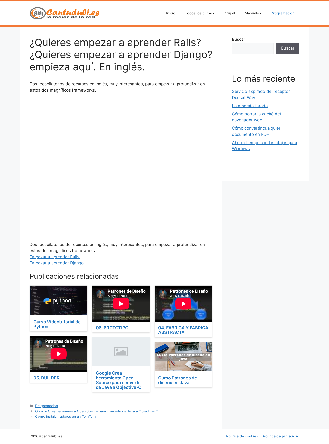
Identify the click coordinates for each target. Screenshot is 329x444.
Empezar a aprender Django (57, 262)
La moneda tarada (250, 105)
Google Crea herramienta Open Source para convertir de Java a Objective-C (118, 380)
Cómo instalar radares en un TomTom (65, 416)
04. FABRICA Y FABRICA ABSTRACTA (183, 330)
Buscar (238, 39)
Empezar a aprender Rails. (55, 256)
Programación (283, 13)
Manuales (253, 13)
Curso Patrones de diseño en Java (177, 380)
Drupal (229, 13)
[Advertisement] (121, 133)
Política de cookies (242, 436)
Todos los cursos (199, 13)
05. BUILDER (46, 377)
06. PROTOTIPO (112, 327)
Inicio (170, 13)
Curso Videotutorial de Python (57, 324)
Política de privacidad (281, 436)
